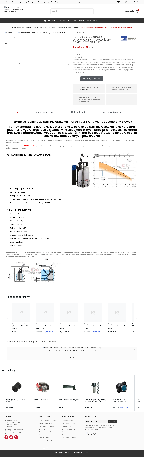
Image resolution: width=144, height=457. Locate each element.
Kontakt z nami (44, 438)
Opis (17, 112)
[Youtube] (11, 437)
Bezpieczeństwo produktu (115, 112)
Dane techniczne (44, 112)
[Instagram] (16, 437)
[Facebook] (6, 437)
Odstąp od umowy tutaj (48, 440)
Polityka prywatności (46, 426)
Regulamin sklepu (45, 423)
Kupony (64, 435)
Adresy (64, 432)
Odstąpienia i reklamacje (48, 435)
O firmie (42, 429)
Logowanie (129, 11)
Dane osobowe (67, 420)
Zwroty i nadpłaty (68, 429)
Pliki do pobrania (77, 112)
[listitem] (21, 318)
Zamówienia (66, 426)
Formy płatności (45, 432)
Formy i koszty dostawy (47, 420)
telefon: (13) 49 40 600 (15, 433)
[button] (20, 63)
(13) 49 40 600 (84, 90)
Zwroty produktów (68, 423)
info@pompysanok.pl (15, 430)
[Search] (91, 11)
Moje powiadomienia (69, 438)
